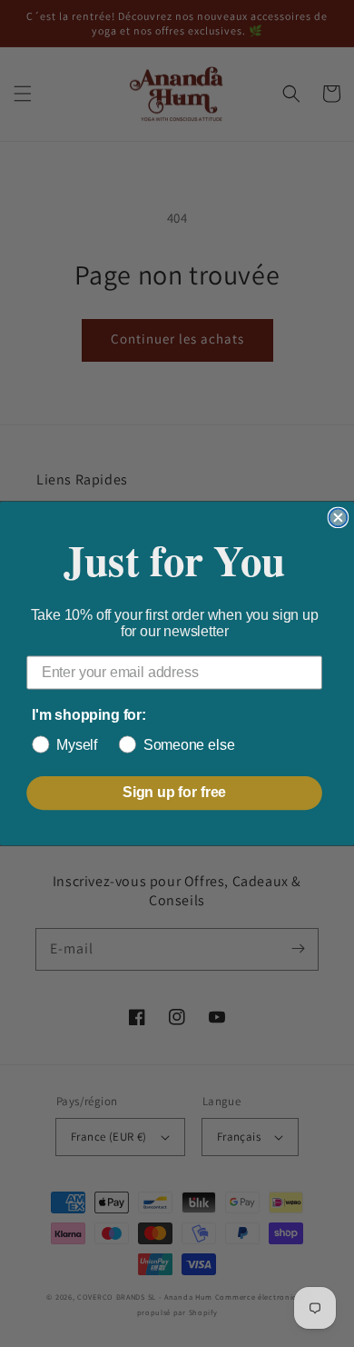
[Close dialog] (338, 518)
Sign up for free (174, 793)
